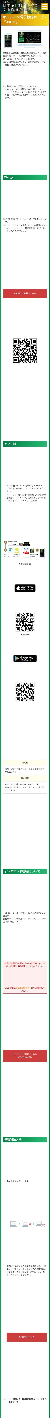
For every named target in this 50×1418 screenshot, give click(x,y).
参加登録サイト (24, 988)
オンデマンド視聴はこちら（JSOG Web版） (25, 1055)
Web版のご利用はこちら (25, 293)
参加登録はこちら (27, 1337)
